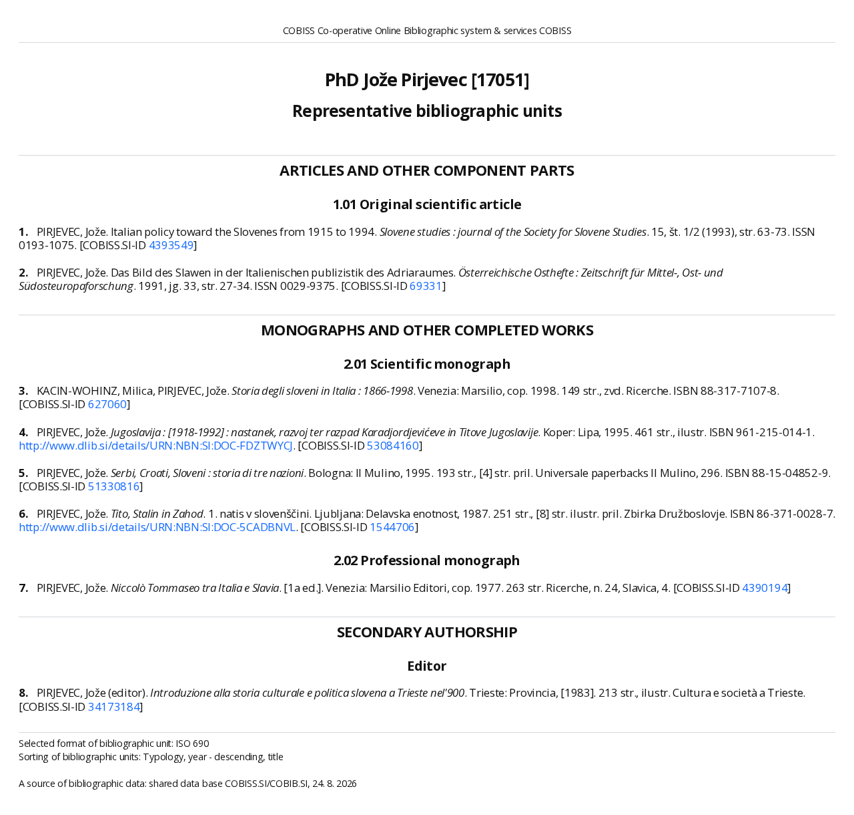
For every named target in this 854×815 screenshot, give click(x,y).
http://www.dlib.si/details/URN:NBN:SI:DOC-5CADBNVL (157, 526)
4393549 (171, 245)
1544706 (392, 526)
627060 (107, 404)
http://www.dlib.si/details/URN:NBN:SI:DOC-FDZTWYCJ (156, 445)
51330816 (114, 486)
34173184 (114, 706)
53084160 (393, 445)
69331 (426, 285)
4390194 (764, 587)
